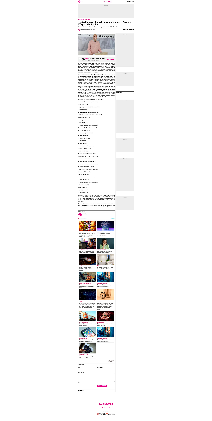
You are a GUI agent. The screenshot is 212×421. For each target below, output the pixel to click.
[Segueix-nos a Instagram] (107, 407)
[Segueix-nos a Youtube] (109, 407)
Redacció (82, 29)
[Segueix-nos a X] (105, 407)
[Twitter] (125, 29)
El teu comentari (81, 372)
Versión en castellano (130, 1)
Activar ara (110, 59)
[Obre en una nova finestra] (101, 414)
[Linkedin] (127, 29)
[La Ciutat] (107, 1)
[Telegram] (131, 29)
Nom (79, 367)
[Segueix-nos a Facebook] (102, 407)
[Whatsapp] (129, 29)
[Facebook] (124, 29)
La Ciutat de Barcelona (84, 19)
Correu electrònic (100, 367)
